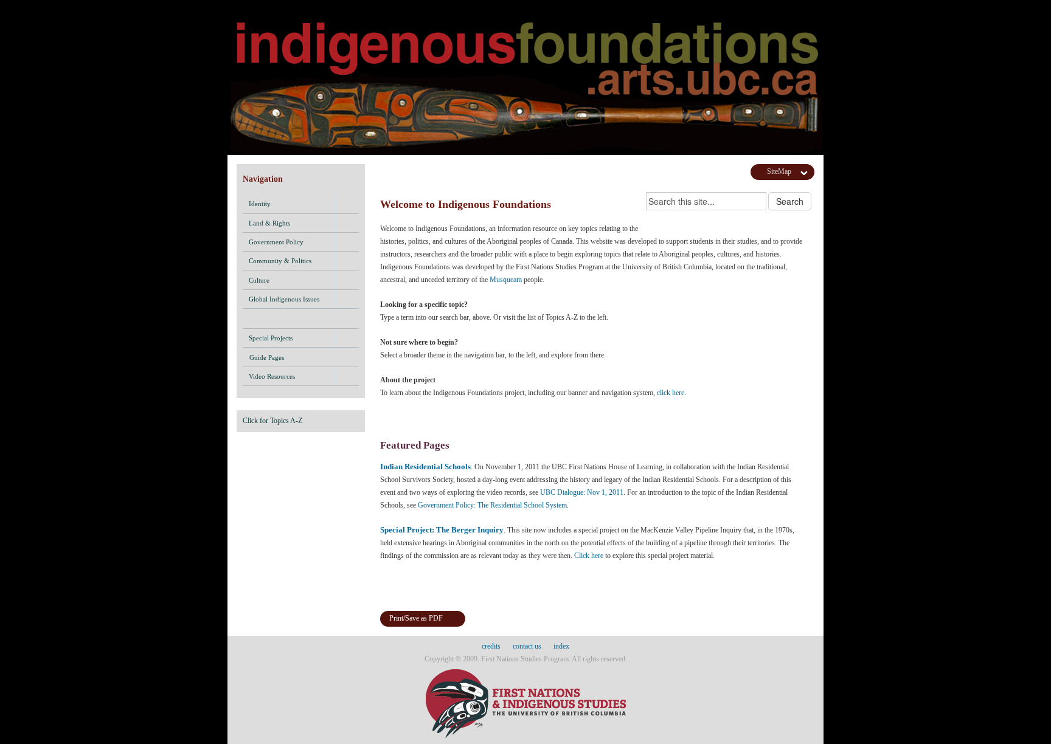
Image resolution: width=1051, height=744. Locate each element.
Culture (259, 280)
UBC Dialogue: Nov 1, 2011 (581, 492)
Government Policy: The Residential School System (492, 505)
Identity (260, 203)
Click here (588, 555)
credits (491, 646)
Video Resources (272, 376)
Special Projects (271, 338)
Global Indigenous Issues (284, 299)
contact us (527, 646)
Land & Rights (269, 223)
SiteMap (779, 171)
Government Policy (276, 242)
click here (670, 392)
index (561, 646)
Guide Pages (266, 357)
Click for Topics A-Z (272, 420)
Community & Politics (280, 260)
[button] (347, 204)
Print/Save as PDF (416, 618)
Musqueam (506, 279)
